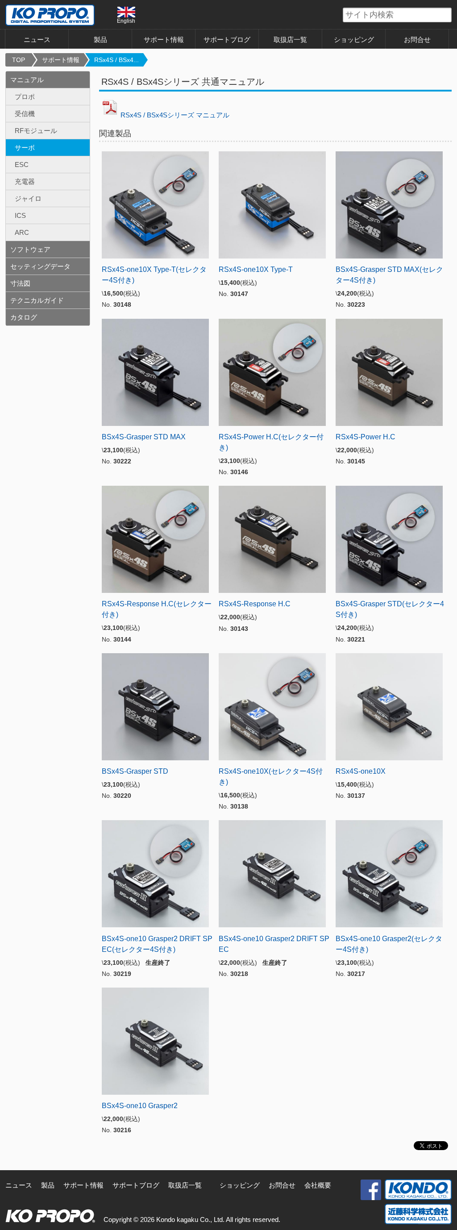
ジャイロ (28, 198)
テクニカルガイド (37, 300)
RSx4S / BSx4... (116, 59)
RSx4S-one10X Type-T (256, 269)
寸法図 (20, 283)
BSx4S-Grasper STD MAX (144, 437)
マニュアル (27, 79)
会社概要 (317, 1185)
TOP (18, 59)
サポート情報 (164, 39)
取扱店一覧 (290, 39)
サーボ (25, 147)
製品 (47, 1185)
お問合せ (417, 39)
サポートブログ (227, 39)
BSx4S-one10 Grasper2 (140, 1105)
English (126, 21)
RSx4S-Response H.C (255, 604)
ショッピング (354, 39)
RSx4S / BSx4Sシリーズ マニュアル (174, 115)
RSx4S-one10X (361, 771)
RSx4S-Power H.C (365, 437)
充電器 (25, 181)
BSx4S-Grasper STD (135, 771)
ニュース (37, 39)
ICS (20, 215)
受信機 (25, 113)
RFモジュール (36, 130)
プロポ (25, 96)
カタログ (23, 317)
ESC (22, 164)
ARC (22, 232)
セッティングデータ (40, 266)
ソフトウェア (30, 249)
